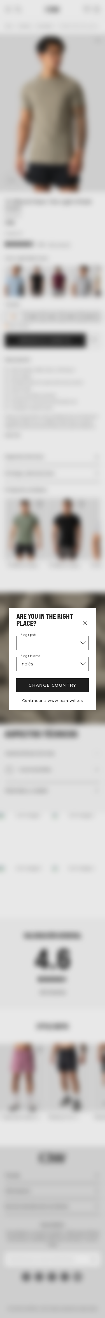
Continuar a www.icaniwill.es (52, 700)
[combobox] (52, 643)
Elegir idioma (30, 656)
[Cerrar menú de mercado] (85, 623)
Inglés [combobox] (26, 664)
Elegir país (28, 635)
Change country (52, 685)
